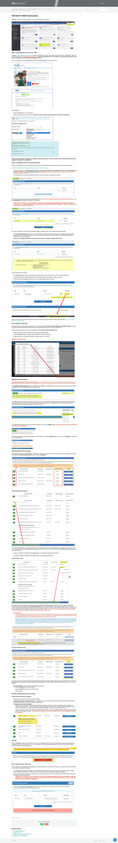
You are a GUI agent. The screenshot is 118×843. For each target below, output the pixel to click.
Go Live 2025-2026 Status (18, 831)
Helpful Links (102, 3)
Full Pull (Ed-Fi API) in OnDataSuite (20, 835)
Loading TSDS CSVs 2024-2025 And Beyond (22, 833)
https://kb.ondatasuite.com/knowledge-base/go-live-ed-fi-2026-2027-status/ (30, 168)
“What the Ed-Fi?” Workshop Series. (20, 834)
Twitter (100, 840)
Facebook (96, 840)
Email (104, 840)
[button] (42, 824)
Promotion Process (17, 832)
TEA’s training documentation (24, 55)
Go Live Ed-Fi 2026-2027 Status (19, 830)
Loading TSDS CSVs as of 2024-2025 (24, 623)
